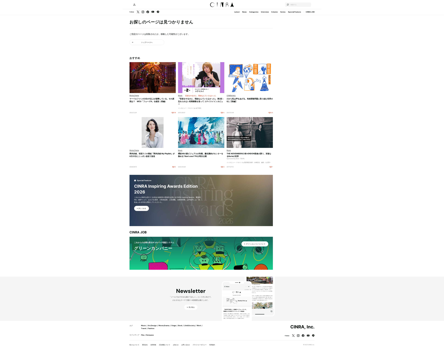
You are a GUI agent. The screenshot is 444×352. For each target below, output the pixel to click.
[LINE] (158, 12)
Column (274, 12)
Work (199, 325)
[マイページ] (134, 4)
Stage (173, 325)
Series (282, 12)
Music (143, 325)
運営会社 (145, 345)
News (244, 12)
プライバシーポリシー (200, 345)
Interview (265, 12)
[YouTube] (152, 12)
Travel (143, 328)
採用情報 (153, 345)
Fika (142, 335)
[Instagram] (143, 12)
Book (180, 325)
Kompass (150, 335)
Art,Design (152, 325)
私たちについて (134, 345)
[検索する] (287, 5)
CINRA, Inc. (302, 326)
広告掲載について (164, 345)
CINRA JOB (310, 12)
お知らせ (176, 345)
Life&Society (189, 325)
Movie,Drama (164, 325)
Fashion (151, 328)
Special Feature (294, 12)
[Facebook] (147, 12)
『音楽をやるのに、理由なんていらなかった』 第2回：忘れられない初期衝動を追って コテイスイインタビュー (201, 101)
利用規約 (212, 345)
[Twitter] (138, 12)
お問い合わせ (185, 345)
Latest (237, 12)
